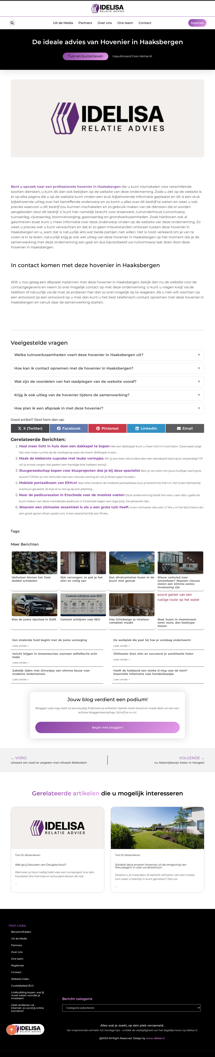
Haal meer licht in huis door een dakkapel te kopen (64, 446)
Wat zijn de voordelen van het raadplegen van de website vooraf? (107, 381)
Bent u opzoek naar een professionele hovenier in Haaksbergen (66, 187)
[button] (12, 23)
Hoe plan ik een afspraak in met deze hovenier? (107, 408)
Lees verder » (20, 645)
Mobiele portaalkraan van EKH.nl (48, 483)
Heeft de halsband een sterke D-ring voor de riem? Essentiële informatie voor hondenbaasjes (150, 672)
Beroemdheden (21, 931)
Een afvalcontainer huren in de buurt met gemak (131, 579)
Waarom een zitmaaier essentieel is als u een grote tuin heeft (74, 507)
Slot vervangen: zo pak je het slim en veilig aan (81, 579)
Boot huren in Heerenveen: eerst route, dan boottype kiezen (177, 623)
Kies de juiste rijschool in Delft (34, 619)
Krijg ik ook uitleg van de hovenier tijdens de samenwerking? (107, 395)
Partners (85, 23)
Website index (20, 978)
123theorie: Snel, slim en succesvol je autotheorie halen (153, 653)
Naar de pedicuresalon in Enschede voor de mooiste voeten (72, 495)
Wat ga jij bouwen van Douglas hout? (40, 864)
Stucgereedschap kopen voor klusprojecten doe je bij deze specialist (79, 471)
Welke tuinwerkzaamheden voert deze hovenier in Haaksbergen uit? (107, 355)
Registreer (17, 965)
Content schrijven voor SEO (80, 619)
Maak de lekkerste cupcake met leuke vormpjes (61, 458)
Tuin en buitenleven (85, 56)
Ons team (125, 23)
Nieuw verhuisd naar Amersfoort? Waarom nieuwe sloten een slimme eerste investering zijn (179, 582)
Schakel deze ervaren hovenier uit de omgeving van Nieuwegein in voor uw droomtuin (150, 866)
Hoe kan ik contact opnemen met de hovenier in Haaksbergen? (107, 368)
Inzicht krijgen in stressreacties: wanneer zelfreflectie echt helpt (54, 655)
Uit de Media (63, 23)
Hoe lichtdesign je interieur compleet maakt (129, 621)
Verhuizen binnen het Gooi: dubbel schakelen (31, 579)
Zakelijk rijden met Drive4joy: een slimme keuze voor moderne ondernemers (51, 672)
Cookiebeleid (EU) (22, 985)
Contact (145, 23)
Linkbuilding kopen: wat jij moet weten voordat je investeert (27, 995)
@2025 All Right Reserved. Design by (132, 1038)
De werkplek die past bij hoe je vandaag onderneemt (152, 640)
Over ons (105, 23)
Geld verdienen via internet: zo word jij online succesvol (27, 1007)
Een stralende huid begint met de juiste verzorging (49, 640)
